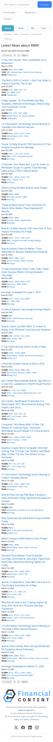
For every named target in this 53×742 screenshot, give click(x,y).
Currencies (24, 34)
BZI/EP (9, 318)
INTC (8, 466)
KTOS (15, 113)
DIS (28, 177)
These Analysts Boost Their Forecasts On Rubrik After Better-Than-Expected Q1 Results (23, 208)
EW (25, 414)
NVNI (21, 486)
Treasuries (8, 39)
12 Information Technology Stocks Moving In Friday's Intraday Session (25, 476)
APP (10, 464)
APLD (11, 153)
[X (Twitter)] (16, 728)
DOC (21, 414)
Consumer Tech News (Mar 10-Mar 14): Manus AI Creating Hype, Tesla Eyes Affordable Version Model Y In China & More (25, 427)
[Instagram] (37, 728)
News (16, 34)
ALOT (11, 298)
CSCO (22, 336)
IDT (7, 301)
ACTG (11, 672)
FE (9, 390)
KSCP (28, 238)
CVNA (20, 591)
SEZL (28, 370)
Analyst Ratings (34, 240)
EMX (19, 594)
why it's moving (12, 261)
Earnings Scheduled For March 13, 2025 (22, 666)
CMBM (27, 635)
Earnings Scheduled (19, 675)
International (36, 34)
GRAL (25, 416)
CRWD (11, 353)
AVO (22, 298)
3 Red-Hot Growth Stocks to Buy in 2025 (23, 363)
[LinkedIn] (30, 728)
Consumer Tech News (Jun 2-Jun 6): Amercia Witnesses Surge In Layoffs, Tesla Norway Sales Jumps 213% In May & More (25, 167)
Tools (44, 28)
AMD (11, 336)
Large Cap (21, 466)
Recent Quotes (9, 12)
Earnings (10, 220)
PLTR (11, 90)
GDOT (21, 574)
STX (24, 90)
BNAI (11, 133)
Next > (25, 55)
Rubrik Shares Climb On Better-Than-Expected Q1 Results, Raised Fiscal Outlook (24, 250)
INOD (17, 370)
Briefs (14, 338)
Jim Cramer (16, 416)
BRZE (22, 281)
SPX (20, 90)
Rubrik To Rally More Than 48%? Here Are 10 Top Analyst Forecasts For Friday (25, 584)
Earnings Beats (37, 510)
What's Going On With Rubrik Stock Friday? (24, 187)
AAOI (11, 484)
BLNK (28, 437)
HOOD (26, 153)
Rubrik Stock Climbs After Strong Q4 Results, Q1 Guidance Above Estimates (25, 648)
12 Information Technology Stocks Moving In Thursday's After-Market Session (25, 627)
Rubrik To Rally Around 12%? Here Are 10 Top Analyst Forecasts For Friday (26, 230)
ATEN (16, 635)
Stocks (21, 28)
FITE (10, 113)
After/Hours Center (26, 658)
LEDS (8, 638)
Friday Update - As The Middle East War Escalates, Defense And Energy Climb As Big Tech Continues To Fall (25, 104)
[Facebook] (23, 728)
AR (14, 464)
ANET (11, 414)
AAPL (11, 177)
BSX (15, 414)
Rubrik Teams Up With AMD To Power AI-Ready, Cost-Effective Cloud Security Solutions (26, 328)
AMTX (11, 238)
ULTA (8, 594)
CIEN (23, 238)
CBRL (13, 301)
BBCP (27, 298)
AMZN (16, 177)
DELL (28, 336)
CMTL (16, 133)
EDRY (18, 301)
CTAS (16, 153)
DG (24, 591)
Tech (21, 179)
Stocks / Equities (28, 116)
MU (18, 390)
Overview (7, 34)
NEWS (11, 194)
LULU (14, 390)
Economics (10, 284)
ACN (10, 591)
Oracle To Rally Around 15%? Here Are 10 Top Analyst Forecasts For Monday (26, 146)
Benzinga (11, 138)
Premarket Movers (27, 617)
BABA (22, 437)
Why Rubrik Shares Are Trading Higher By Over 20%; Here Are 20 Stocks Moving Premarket (24, 605)
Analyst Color (24, 510)
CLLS (22, 615)
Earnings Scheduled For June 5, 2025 (21, 292)
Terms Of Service (31, 719)
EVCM (14, 638)
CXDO (16, 484)
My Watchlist (30, 12)
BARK (17, 281)
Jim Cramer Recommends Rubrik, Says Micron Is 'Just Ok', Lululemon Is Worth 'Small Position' (26, 382)
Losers (15, 617)
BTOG (16, 615)
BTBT (27, 571)
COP (18, 464)
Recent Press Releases (33, 72)
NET (20, 113)
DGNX (27, 133)
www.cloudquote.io (26, 710)
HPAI (28, 484)
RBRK (21, 69)
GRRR (22, 484)
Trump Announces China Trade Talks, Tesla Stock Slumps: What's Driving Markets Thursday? (24, 272)
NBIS (10, 69)
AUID (22, 635)
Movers (18, 197)
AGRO (22, 672)
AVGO (22, 177)
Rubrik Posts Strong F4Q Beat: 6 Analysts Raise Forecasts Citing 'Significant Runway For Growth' (26, 498)
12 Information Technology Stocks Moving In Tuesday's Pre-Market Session (25, 125)
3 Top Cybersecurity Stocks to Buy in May (23, 346)
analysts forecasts (25, 156)
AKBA (22, 571)
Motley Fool (12, 75)
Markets (8, 28)
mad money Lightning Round (24, 393)
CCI (15, 591)
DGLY (27, 615)
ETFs (32, 28)
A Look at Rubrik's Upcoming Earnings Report (26, 309)
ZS (20, 116)
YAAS (26, 136)
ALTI (8, 675)
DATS (22, 133)
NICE (16, 69)
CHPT (28, 281)
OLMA (8, 617)
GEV (23, 464)
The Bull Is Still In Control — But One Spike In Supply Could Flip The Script (26, 82)
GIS (21, 153)
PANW (17, 353)
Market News (17, 72)
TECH (22, 258)
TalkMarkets (12, 95)
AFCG (17, 672)
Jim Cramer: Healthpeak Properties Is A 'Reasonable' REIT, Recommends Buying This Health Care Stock (25, 404)
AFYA (16, 571)
